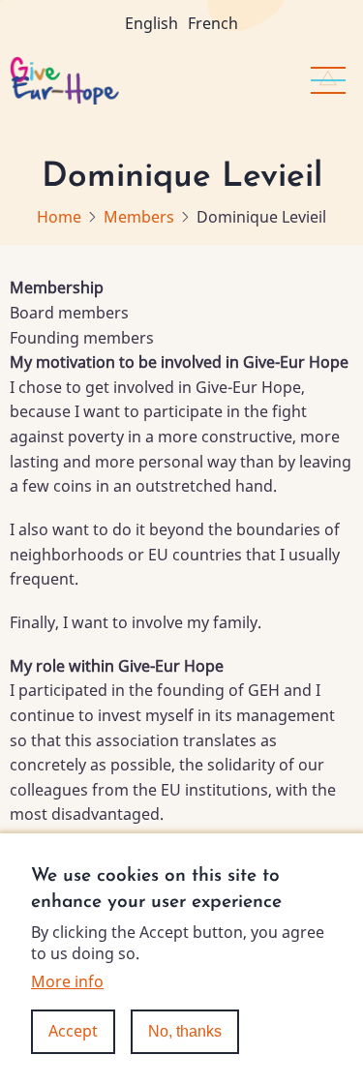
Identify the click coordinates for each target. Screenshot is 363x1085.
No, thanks (185, 1031)
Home (59, 216)
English (151, 23)
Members (139, 216)
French (213, 23)
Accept (73, 1030)
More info (67, 981)
